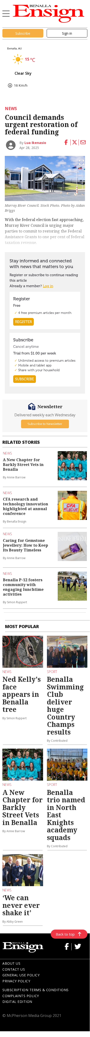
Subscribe (22, 33)
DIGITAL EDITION (17, 1001)
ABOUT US (11, 963)
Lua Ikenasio (35, 142)
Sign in (67, 33)
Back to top (65, 934)
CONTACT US (13, 969)
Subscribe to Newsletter (45, 424)
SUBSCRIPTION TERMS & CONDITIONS (35, 990)
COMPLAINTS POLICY (20, 996)
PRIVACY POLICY (16, 981)
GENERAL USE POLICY (20, 975)
